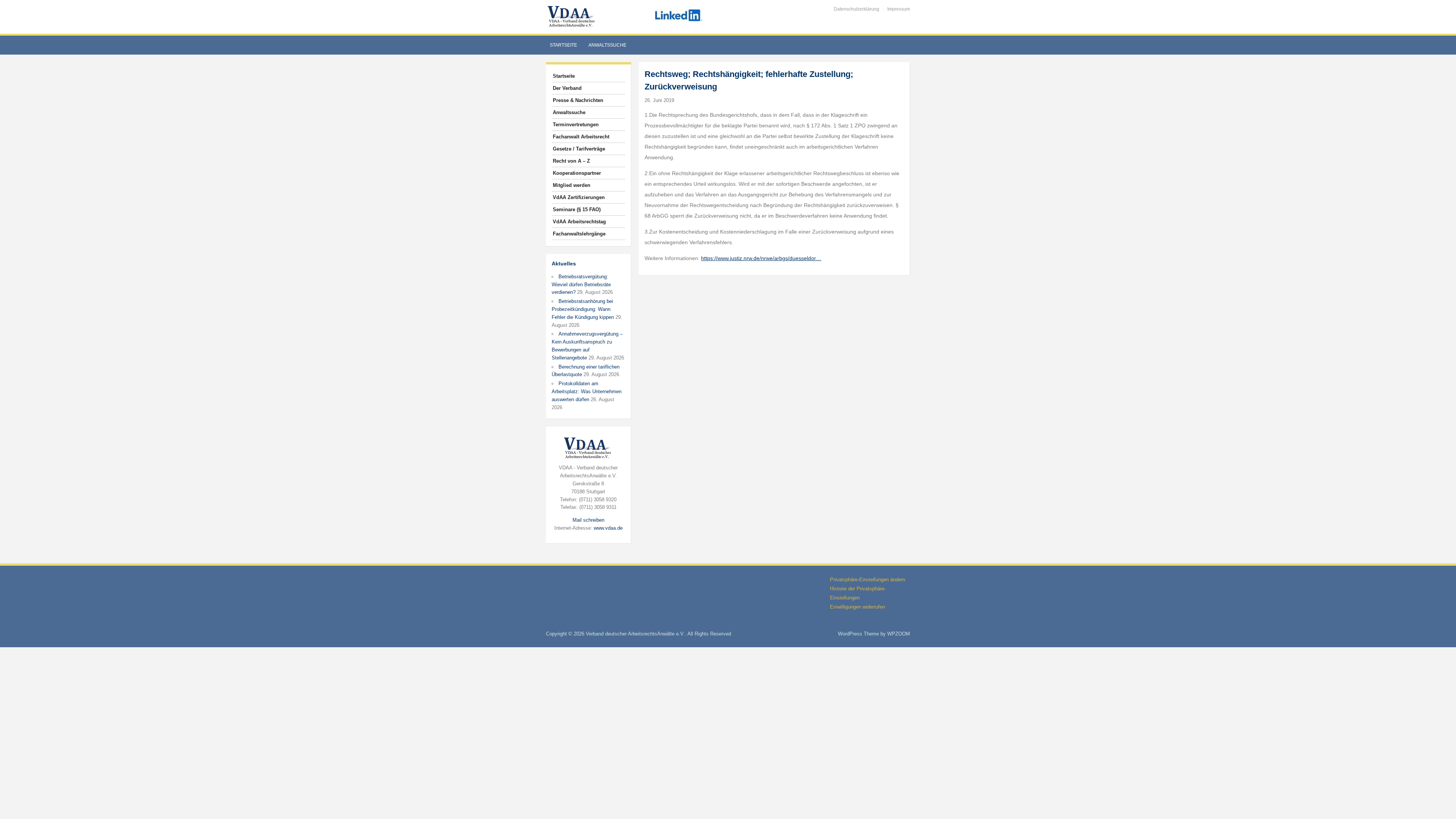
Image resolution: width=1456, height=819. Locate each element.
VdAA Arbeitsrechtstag (579, 221)
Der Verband (567, 88)
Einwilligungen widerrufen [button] (857, 607)
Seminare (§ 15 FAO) (577, 209)
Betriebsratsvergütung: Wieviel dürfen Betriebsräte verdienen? (581, 284)
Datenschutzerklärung (856, 9)
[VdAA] (572, 16)
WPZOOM (898, 634)
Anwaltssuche (607, 45)
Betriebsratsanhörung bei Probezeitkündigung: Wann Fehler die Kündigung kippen (583, 309)
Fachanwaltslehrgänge (579, 234)
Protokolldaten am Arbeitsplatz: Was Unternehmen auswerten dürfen (586, 391)
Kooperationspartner (577, 173)
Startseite (563, 45)
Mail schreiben (588, 520)
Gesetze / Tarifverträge (579, 149)
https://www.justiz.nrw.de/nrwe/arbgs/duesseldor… (761, 258)
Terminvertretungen (576, 124)
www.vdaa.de (608, 528)
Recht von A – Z (571, 161)
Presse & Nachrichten (578, 100)
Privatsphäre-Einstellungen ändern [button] (867, 579)
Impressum (898, 9)
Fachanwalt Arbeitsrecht (581, 137)
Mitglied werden (571, 185)
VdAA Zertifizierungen (579, 197)
